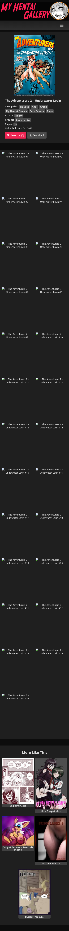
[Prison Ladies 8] (51, 839)
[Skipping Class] (18, 781)
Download (38, 135)
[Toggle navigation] (62, 25)
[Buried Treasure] (34, 892)
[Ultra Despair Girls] (51, 783)
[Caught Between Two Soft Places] (18, 831)
